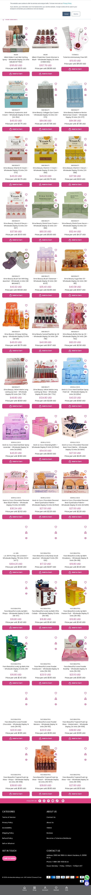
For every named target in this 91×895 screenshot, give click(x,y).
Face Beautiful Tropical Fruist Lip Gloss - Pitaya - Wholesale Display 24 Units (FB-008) (16, 779)
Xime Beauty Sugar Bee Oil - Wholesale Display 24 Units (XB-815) (75, 281)
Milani (16, 55)
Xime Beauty (16, 110)
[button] (66, 889)
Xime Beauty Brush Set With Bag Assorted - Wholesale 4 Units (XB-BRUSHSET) (16, 281)
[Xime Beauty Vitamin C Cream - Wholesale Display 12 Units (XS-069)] (45, 149)
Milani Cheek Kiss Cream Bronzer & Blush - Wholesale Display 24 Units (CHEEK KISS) (45, 59)
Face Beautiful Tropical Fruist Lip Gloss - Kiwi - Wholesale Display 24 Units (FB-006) (75, 779)
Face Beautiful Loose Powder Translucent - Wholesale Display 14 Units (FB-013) (45, 668)
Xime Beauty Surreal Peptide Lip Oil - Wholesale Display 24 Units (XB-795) (45, 336)
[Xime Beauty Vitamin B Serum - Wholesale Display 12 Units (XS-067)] (16, 205)
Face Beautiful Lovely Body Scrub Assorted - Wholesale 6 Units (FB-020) (45, 558)
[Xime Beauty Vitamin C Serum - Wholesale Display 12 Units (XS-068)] (75, 149)
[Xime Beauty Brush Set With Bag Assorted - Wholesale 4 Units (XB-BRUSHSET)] (16, 260)
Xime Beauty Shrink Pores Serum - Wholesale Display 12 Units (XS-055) (75, 225)
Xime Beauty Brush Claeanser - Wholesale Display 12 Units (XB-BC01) (45, 281)
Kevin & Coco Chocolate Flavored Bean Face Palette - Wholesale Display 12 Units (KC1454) (75, 447)
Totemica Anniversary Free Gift (75, 57)
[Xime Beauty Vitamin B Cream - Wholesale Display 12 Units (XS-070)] (16, 149)
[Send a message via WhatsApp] (87, 878)
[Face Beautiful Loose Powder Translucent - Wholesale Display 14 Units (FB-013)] (45, 648)
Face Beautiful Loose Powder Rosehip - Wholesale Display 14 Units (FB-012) (75, 668)
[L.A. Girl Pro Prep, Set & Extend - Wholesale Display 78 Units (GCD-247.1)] (16, 537)
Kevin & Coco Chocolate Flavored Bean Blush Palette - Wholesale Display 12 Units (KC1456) (16, 502)
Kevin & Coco (75, 387)
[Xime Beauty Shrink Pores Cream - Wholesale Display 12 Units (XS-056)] (45, 205)
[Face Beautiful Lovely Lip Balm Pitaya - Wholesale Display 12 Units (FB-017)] (16, 593)
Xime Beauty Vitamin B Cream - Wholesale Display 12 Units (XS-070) (15, 170)
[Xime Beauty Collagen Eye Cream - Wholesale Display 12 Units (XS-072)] (45, 94)
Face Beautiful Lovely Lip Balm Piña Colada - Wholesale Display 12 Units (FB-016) (45, 613)
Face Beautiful (45, 553)
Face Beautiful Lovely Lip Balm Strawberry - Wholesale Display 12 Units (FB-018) (75, 558)
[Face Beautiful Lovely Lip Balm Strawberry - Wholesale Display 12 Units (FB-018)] (75, 537)
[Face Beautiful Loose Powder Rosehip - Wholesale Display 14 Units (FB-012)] (75, 648)
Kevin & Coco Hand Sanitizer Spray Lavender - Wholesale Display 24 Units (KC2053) (16, 447)
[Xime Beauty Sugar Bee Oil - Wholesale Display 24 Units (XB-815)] (75, 260)
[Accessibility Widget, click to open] (86, 883)
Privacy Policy (67, 3)
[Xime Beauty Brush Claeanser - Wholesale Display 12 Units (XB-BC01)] (45, 260)
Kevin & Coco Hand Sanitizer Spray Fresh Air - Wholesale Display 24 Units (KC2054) (75, 391)
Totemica (75, 55)
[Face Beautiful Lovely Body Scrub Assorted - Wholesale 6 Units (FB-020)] (45, 537)
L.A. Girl (16, 553)
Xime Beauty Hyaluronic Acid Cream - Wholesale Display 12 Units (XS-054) (15, 114)
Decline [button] (76, 14)
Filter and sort (11, 19)
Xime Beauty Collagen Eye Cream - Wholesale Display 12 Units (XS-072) (45, 114)
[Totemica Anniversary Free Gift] (75, 39)
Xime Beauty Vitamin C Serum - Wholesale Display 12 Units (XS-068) (75, 170)
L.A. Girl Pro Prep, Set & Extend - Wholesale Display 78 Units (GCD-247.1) (16, 558)
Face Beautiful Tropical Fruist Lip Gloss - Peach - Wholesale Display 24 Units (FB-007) (45, 779)
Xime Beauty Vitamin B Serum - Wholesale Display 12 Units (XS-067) (16, 225)
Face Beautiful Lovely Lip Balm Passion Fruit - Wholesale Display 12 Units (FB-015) (75, 613)
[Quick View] (26, 39)
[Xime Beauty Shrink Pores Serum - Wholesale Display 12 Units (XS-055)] (75, 205)
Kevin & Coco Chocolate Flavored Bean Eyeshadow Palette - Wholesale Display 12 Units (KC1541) (45, 502)
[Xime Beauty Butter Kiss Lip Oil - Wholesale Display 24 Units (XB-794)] (75, 316)
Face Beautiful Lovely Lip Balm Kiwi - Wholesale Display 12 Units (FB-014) (16, 668)
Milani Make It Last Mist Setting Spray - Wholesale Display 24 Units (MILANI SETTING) (16, 59)
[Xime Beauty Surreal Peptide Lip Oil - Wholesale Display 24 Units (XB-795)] (45, 316)
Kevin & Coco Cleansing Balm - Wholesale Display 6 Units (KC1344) (45, 446)
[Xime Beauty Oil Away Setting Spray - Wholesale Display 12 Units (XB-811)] (16, 316)
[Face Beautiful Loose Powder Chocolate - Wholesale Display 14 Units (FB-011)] (16, 703)
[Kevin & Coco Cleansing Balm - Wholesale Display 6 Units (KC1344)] (45, 426)
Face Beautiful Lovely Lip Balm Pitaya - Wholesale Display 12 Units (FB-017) (16, 613)
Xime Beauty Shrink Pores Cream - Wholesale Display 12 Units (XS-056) (45, 225)
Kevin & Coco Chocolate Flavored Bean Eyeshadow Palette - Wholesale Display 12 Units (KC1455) (75, 502)
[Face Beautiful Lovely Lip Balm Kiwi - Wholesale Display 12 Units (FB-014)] (16, 648)
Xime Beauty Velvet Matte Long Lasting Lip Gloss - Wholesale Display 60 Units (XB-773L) (45, 391)
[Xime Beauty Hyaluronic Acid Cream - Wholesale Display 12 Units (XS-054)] (16, 94)
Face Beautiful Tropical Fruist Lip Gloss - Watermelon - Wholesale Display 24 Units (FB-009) (75, 724)
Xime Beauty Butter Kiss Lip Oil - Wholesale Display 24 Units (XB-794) (75, 336)
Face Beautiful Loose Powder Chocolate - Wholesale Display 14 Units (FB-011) (16, 724)
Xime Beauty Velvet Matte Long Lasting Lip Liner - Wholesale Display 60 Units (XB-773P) (16, 391)
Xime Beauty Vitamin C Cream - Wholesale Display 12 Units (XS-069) (45, 170)
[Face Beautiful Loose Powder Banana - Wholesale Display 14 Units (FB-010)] (45, 703)
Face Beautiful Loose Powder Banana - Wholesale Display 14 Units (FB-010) (45, 724)
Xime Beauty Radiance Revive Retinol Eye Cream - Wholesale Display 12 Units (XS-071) (75, 114)
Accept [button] (66, 14)
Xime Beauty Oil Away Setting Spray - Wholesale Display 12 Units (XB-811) (16, 336)
